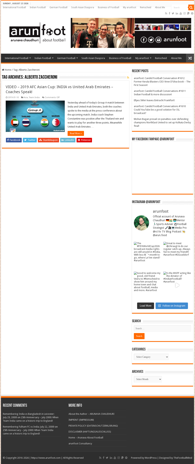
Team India (34, 97)
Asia (26, 97)
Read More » (76, 133)
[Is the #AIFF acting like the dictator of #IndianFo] (177, 285)
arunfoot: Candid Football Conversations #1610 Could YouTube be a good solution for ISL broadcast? (160, 110)
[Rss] (166, 13)
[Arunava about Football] (97, 32)
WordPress (151, 457)
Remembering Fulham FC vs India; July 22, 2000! (28, 426)
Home (7, 69)
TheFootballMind (182, 457)
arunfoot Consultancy (80, 443)
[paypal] (188, 13)
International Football (14, 7)
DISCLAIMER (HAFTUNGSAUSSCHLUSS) (90, 431)
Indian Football (38, 7)
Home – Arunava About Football (86, 437)
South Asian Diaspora (82, 7)
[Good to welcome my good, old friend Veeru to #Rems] (148, 285)
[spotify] (192, 13)
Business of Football (108, 7)
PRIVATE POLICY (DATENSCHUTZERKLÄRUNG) (93, 425)
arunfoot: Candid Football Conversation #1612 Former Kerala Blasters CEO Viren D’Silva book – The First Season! (162, 81)
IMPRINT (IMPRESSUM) (81, 419)
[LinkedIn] (176, 13)
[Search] (191, 7)
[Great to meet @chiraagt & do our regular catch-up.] (177, 256)
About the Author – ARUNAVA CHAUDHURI (91, 413)
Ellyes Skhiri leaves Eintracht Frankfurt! (154, 100)
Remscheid (145, 7)
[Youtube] (180, 13)
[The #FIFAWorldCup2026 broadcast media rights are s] (148, 256)
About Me (160, 7)
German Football (58, 7)
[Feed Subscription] (128, 77)
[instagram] (184, 13)
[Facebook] (169, 13)
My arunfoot (129, 7)
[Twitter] (173, 13)
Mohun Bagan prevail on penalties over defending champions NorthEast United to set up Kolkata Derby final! (162, 122)
